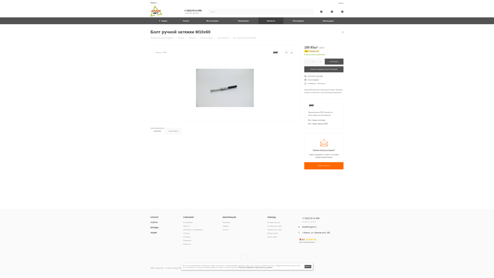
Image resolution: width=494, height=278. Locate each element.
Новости (186, 226)
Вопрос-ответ (272, 233)
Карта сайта (272, 237)
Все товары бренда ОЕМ (318, 124)
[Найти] (310, 11)
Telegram (250, 257)
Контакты (187, 237)
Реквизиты (187, 240)
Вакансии (187, 244)
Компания (188, 217)
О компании (187, 222)
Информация (229, 217)
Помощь (271, 217)
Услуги (154, 222)
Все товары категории (316, 120)
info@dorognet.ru (309, 227)
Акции (154, 233)
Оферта (226, 226)
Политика (226, 222)
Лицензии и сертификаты (193, 230)
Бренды (155, 228)
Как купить (173, 131)
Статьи (225, 230)
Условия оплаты (273, 222)
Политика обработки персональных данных (255, 267)
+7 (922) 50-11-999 (193, 11)
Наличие (157, 131)
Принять (308, 266)
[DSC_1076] (225, 88)
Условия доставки (274, 226)
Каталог (155, 217)
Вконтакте (243, 257)
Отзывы (186, 233)
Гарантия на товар (274, 230)
